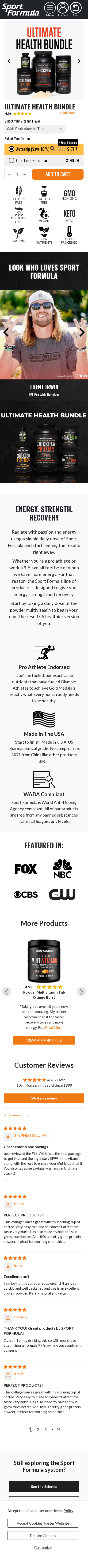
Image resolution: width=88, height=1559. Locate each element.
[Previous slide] (9, 61)
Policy (68, 1510)
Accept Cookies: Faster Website (43, 1523)
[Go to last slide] (6, 991)
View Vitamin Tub (44, 1040)
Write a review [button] (44, 1098)
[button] (34, 129)
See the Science (44, 1486)
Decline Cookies (43, 1535)
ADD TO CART (58, 173)
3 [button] (45, 1429)
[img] (15, 1128)
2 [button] (38, 1429)
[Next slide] (79, 61)
